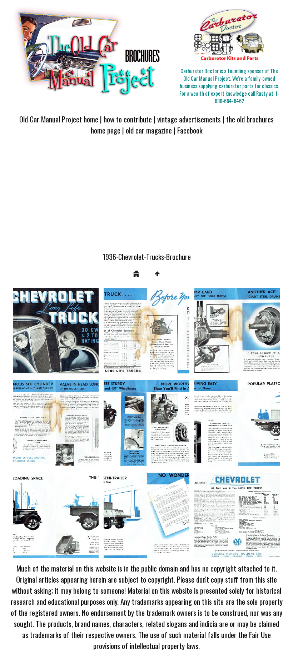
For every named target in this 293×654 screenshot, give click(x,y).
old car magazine (149, 130)
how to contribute (128, 119)
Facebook (190, 130)
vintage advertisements (189, 119)
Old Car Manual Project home (58, 119)
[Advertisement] (146, 198)
